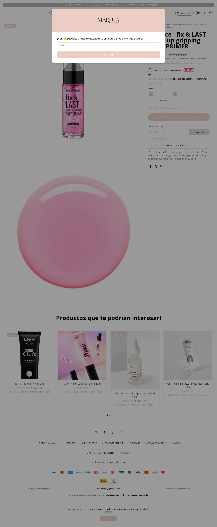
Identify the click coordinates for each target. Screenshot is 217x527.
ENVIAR (108, 54)
